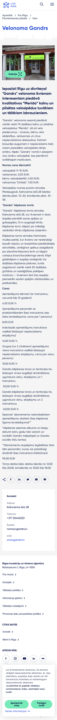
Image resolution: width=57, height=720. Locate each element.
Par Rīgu (23, 15)
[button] (42, 5)
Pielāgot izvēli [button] (41, 704)
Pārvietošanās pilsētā (14, 18)
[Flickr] (43, 658)
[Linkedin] (33, 658)
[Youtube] (24, 658)
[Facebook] (6, 658)
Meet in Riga (9, 639)
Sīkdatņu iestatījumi (13, 606)
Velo (34, 18)
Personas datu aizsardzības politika (22, 614)
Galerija (13, 74)
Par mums (8, 574)
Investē (6, 631)
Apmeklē (7, 15)
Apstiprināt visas (16, 704)
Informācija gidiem (12, 598)
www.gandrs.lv (16, 539)
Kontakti (7, 582)
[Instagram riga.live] (15, 658)
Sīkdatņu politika (12, 590)
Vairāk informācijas (15, 711)
